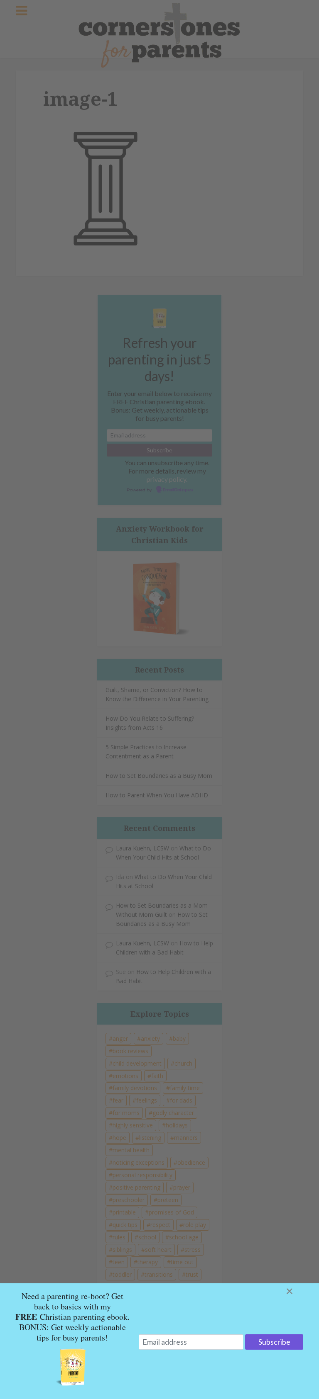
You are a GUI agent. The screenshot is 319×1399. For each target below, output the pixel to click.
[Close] (299, 1291)
